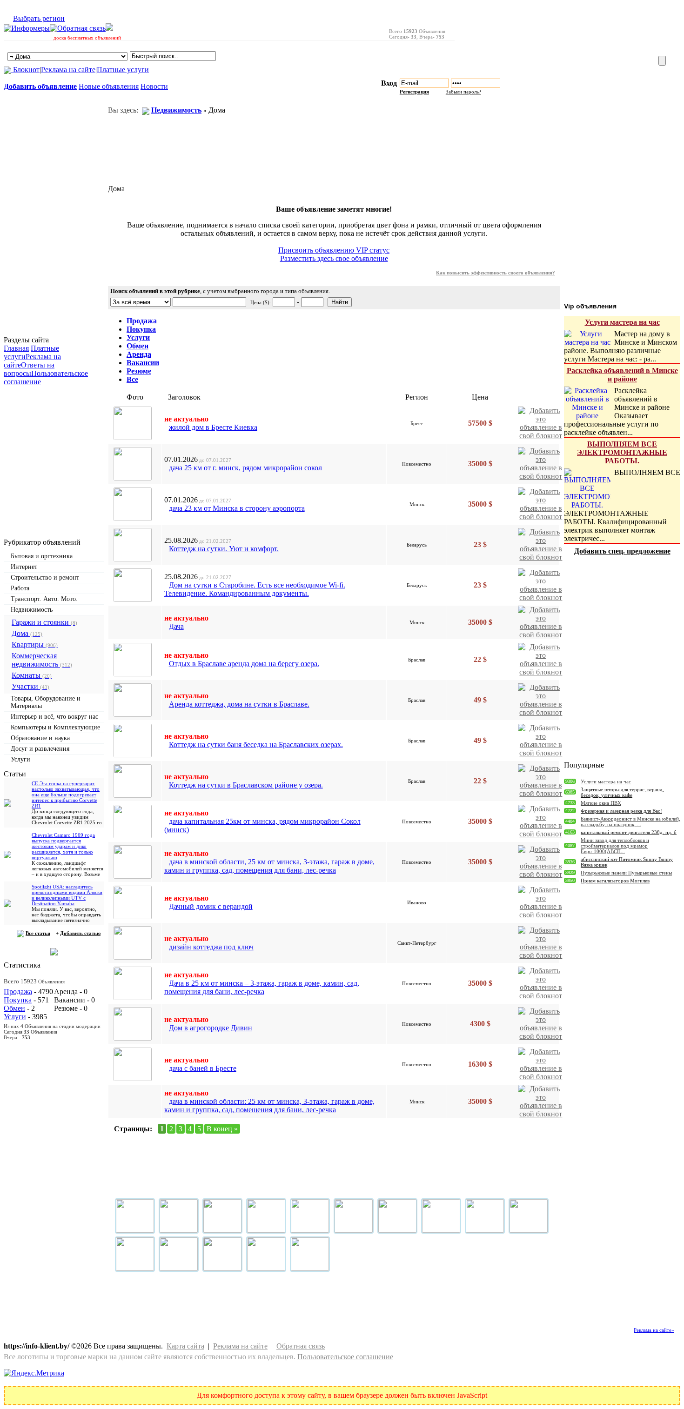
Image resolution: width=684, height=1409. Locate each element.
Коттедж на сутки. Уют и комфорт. (224, 549)
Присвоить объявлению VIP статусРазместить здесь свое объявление (333, 254)
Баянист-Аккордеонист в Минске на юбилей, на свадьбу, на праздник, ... (630, 821)
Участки (30, 686)
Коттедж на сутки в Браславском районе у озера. (246, 785)
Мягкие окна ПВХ (601, 803)
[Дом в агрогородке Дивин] (132, 1024)
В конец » (222, 1129)
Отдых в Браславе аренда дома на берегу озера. (244, 664)
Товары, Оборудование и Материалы (45, 702)
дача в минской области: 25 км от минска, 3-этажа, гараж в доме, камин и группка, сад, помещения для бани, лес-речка (269, 1105)
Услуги (20, 759)
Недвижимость (32, 609)
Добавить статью (80, 933)
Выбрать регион (39, 18)
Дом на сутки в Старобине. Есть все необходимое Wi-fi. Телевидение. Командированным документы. (254, 589)
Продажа (18, 991)
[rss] (109, 28)
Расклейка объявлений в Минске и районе (622, 375)
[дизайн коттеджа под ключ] (132, 943)
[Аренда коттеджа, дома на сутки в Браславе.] (132, 700)
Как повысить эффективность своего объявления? (495, 272)
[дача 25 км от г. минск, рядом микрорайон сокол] (132, 464)
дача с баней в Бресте (202, 1068)
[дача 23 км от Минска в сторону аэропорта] (132, 504)
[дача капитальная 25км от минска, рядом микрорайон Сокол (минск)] (132, 821)
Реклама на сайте (68, 69)
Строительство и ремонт (45, 577)
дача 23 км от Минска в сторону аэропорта (237, 508)
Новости (154, 86)
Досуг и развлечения (40, 748)
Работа (20, 588)
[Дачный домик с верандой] (132, 902)
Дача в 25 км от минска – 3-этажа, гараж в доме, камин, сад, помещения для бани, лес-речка (261, 987)
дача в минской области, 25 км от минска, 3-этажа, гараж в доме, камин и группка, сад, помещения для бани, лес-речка (269, 866)
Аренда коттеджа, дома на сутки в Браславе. (239, 704)
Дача (176, 626)
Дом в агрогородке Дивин (210, 1028)
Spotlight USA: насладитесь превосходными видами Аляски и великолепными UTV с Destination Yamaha (67, 895)
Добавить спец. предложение (622, 551)
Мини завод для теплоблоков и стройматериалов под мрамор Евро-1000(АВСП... (615, 845)
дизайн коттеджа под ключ (211, 947)
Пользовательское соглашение (345, 1357)
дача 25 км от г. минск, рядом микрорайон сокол (245, 468)
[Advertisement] (567, 29)
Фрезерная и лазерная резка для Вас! (621, 811)
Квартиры (35, 644)
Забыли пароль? (463, 91)
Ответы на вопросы (29, 369)
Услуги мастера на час (622, 322)
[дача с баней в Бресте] (132, 1064)
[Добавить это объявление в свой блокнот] (541, 422)
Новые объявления (109, 86)
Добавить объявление (40, 86)
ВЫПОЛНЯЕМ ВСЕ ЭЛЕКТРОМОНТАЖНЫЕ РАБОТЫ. (622, 452)
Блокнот (25, 69)
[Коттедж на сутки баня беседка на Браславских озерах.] (132, 740)
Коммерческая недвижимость (42, 660)
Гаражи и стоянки (44, 622)
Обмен (14, 1008)
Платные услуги (123, 69)
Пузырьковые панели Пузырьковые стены (626, 872)
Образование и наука (40, 738)
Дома (27, 633)
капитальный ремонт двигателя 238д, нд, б (629, 832)
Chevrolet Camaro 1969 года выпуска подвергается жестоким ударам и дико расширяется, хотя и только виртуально (63, 846)
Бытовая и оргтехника (42, 556)
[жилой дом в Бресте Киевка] (132, 423)
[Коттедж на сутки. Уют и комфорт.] (132, 545)
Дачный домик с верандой (211, 906)
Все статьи (38, 933)
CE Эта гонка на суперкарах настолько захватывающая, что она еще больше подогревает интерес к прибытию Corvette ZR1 (66, 794)
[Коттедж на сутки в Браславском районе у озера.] (132, 781)
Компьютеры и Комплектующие (55, 727)
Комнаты (32, 675)
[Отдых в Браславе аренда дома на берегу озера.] (132, 659)
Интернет (24, 566)
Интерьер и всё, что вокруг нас (54, 716)
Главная (16, 348)
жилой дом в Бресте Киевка (213, 427)
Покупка (18, 1000)
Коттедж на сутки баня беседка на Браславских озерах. (256, 744)
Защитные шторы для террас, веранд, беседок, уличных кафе (622, 792)
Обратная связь (300, 1346)
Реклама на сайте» (654, 1330)
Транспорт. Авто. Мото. (44, 598)
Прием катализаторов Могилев (615, 880)
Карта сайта (185, 1346)
